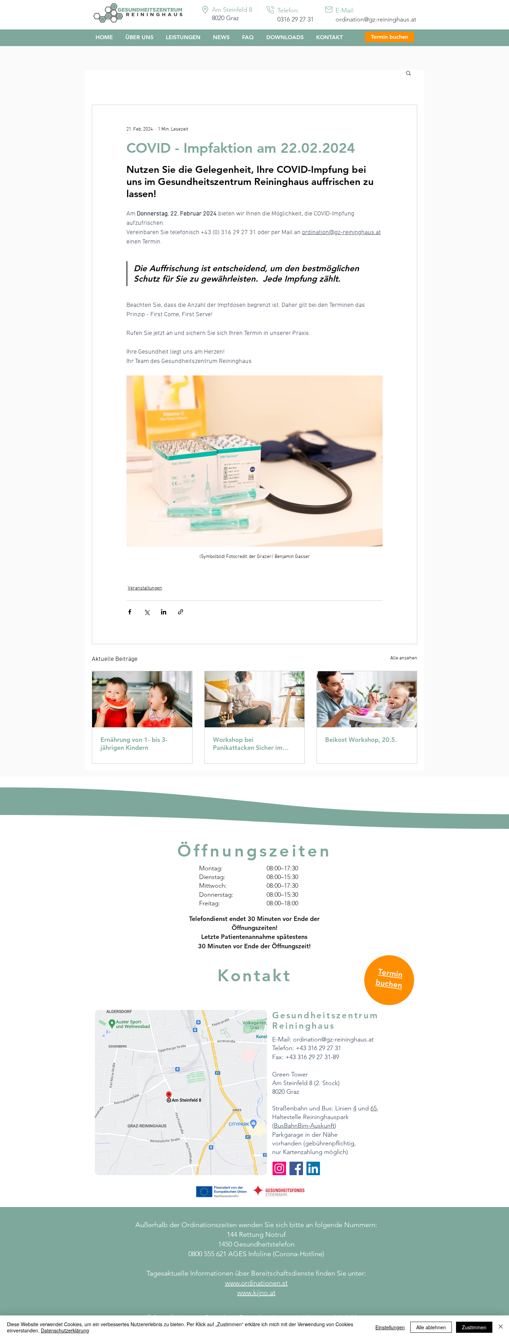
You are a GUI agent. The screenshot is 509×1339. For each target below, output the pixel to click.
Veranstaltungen (145, 588)
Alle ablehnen (431, 1327)
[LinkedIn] (313, 1168)
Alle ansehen (403, 658)
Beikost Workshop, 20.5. (361, 740)
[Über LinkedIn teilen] (163, 612)
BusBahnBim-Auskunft (304, 1125)
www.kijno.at (256, 1292)
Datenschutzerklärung (65, 1330)
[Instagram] (279, 1168)
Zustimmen (474, 1327)
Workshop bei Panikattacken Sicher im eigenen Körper (248, 744)
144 (233, 1234)
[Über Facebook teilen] (129, 612)
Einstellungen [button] (390, 1327)
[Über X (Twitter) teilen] (146, 612)
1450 (226, 1244)
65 (373, 1108)
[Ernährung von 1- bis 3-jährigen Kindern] (142, 699)
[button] (408, 73)
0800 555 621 (207, 1254)
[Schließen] (501, 1327)
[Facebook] (296, 1168)
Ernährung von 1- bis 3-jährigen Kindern (134, 744)
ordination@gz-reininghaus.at (376, 19)
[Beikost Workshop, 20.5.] (367, 699)
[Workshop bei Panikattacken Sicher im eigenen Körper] (255, 699)
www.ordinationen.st (256, 1283)
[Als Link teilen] (180, 612)
